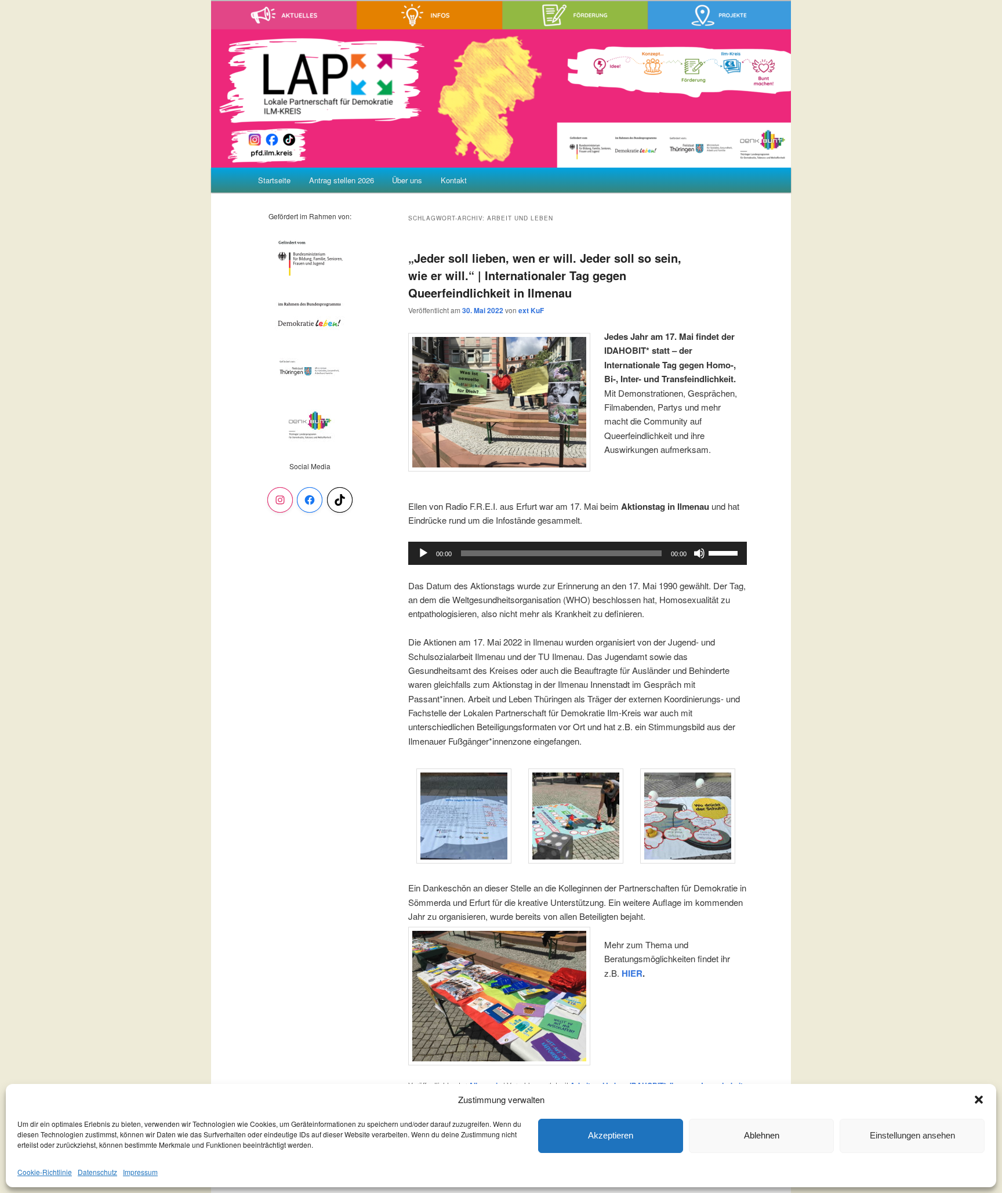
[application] (577, 553)
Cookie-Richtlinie (44, 1172)
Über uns (407, 180)
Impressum (140, 1172)
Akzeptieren (610, 1135)
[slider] (725, 552)
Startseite (274, 180)
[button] (979, 1099)
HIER (632, 973)
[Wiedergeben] (423, 553)
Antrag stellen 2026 (341, 180)
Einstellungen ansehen (912, 1135)
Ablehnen (761, 1135)
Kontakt (454, 180)
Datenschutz (97, 1172)
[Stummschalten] (699, 553)
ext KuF (531, 310)
